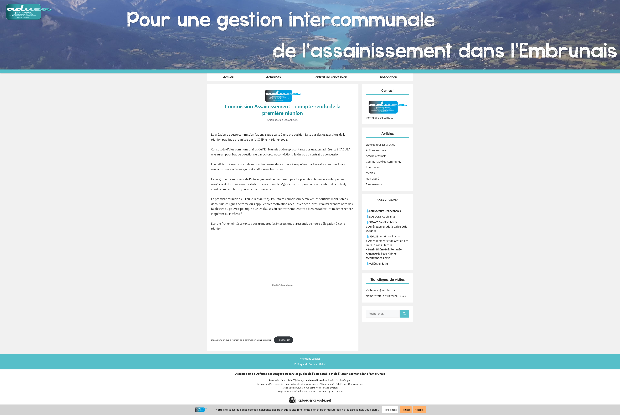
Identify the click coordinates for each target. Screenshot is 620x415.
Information (373, 167)
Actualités (273, 77)
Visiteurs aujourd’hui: (379, 290)
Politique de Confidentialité (310, 364)
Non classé (372, 178)
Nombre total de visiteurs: (382, 296)
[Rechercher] (404, 314)
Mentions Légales (310, 359)
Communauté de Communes (383, 161)
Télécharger (283, 340)
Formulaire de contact (379, 118)
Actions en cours (376, 150)
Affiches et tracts (376, 156)
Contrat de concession (330, 77)
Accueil (228, 77)
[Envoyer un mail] (387, 113)
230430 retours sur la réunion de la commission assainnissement (241, 340)
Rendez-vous (374, 184)
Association (388, 77)
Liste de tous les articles (380, 145)
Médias (370, 173)
